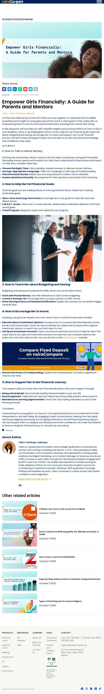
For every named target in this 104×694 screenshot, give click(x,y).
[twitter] (9, 89)
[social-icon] (82, 689)
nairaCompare (70, 337)
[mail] (25, 89)
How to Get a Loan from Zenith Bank (57, 557)
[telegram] (31, 89)
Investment (7, 657)
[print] (36, 89)
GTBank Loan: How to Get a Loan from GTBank (62, 509)
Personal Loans (6, 639)
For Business (21, 639)
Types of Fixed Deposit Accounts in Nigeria (60, 601)
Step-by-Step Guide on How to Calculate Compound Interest (69, 579)
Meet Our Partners (36, 643)
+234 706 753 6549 (70, 637)
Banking (5, 652)
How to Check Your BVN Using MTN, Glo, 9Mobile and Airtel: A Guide (69, 533)
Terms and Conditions (51, 639)
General (5, 95)
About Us (36, 637)
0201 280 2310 (67, 640)
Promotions (7, 671)
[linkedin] (15, 89)
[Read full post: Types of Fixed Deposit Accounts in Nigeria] (19, 603)
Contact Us (36, 651)
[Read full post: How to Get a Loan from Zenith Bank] (19, 559)
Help (19, 645)
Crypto (5, 666)
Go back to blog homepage (17, 19)
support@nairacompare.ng (74, 645)
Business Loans (6, 646)
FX (3, 661)
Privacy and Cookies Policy (50, 649)
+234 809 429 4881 (91, 637)
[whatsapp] (20, 89)
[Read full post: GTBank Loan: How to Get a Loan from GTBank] (19, 511)
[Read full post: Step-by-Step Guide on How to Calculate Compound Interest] (19, 581)
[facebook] (4, 89)
